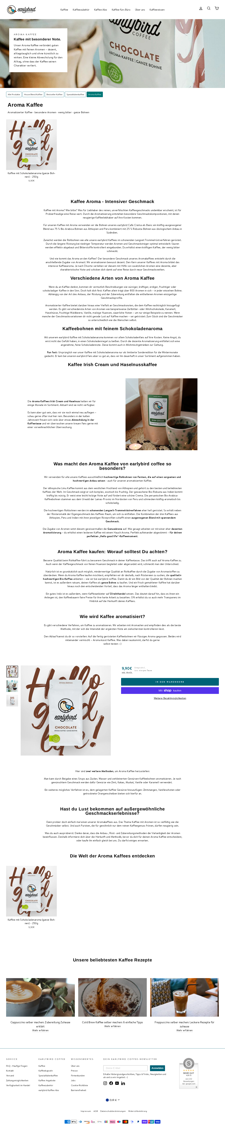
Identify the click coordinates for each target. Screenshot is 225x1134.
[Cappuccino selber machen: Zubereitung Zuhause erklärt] (40, 997)
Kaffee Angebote (47, 1080)
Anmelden (157, 1068)
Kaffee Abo (100, 9)
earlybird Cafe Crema (129, 225)
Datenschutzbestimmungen (113, 1111)
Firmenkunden (78, 1075)
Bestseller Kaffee (54, 94)
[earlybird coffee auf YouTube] (117, 1083)
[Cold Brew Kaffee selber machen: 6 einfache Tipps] (112, 997)
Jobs (73, 1080)
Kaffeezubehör (81, 9)
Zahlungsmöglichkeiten (17, 1080)
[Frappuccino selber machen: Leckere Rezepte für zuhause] (184, 997)
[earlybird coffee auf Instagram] (105, 1083)
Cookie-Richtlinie (79, 1085)
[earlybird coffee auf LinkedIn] (123, 1083)
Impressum (86, 1111)
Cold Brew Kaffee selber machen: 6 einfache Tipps (112, 1022)
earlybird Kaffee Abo (49, 1090)
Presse (74, 1070)
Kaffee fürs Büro (121, 9)
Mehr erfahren (40, 1030)
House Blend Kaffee (33, 94)
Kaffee (64, 9)
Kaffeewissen (157, 9)
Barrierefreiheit (78, 1090)
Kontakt (10, 1070)
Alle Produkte (14, 94)
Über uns (140, 9)
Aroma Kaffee (94, 94)
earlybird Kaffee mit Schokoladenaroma (81, 337)
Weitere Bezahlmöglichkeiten (170, 698)
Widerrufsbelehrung (137, 1111)
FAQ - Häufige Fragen (16, 1065)
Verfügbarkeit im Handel (18, 1085)
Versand (10, 1075)
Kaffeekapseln (46, 1070)
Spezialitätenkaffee (75, 94)
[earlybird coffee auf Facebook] (111, 1083)
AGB (96, 1111)
